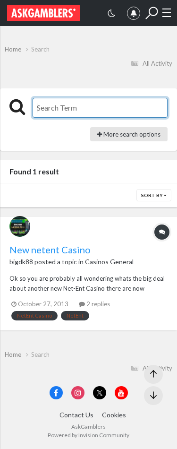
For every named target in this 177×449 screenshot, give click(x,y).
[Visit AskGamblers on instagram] (77, 392)
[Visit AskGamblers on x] (99, 392)
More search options (131, 134)
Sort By (152, 195)
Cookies (114, 415)
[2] (111, 14)
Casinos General (109, 262)
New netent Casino (50, 249)
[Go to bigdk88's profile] (19, 226)
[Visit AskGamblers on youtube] (121, 392)
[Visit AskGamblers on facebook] (56, 392)
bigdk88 (21, 262)
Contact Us (76, 415)
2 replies (97, 304)
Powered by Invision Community (88, 435)
